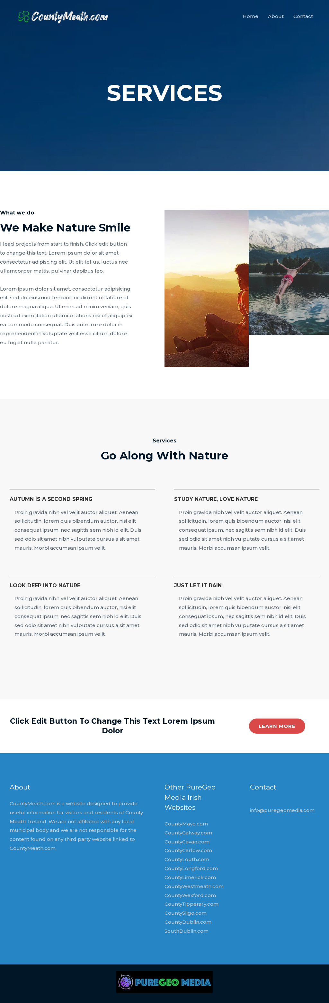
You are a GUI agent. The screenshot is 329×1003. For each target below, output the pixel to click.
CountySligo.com (185, 913)
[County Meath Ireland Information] (60, 16)
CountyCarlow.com (188, 850)
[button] (277, 726)
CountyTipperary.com (191, 904)
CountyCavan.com (186, 842)
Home (250, 16)
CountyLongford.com (191, 868)
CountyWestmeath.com (194, 886)
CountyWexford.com (190, 895)
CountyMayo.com (186, 824)
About (276, 16)
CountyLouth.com (186, 859)
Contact (303, 16)
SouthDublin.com (186, 931)
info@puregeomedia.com (282, 810)
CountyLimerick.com (190, 877)
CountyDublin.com (187, 922)
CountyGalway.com (188, 833)
